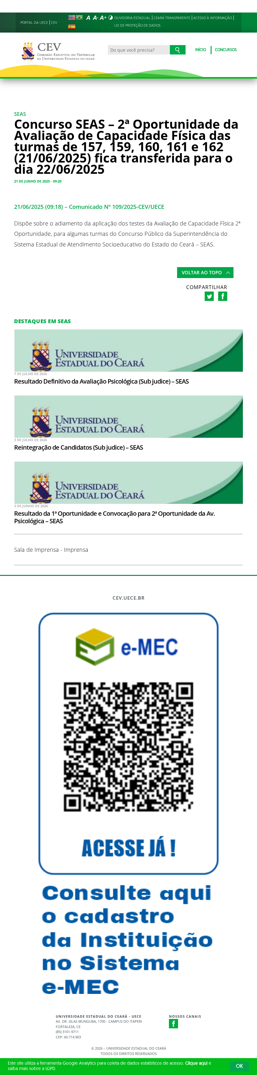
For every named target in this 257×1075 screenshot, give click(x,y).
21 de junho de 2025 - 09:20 (37, 181)
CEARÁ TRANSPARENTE (172, 17)
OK (239, 1066)
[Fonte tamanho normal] (88, 17)
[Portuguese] (79, 17)
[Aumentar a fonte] (103, 17)
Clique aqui (196, 1063)
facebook (222, 296)
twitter (209, 296)
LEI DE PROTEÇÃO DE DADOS (137, 25)
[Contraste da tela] (110, 17)
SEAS (20, 114)
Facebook (173, 1023)
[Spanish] (72, 27)
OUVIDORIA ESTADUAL (132, 17)
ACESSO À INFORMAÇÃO (212, 17)
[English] (72, 17)
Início (200, 50)
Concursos (226, 50)
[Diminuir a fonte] (95, 17)
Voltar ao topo (202, 272)
